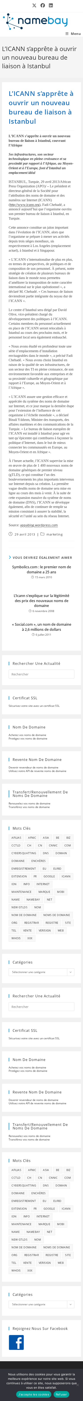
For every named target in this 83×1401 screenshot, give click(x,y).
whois (16, 938)
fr (35, 876)
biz (68, 838)
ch (29, 845)
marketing (54, 534)
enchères (38, 861)
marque (44, 892)
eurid (57, 869)
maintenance (21, 892)
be (58, 838)
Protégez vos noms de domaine (28, 738)
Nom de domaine (24, 915)
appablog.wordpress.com (39, 525)
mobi (60, 892)
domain (61, 853)
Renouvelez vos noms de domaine (29, 803)
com (67, 845)
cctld (16, 845)
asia (46, 838)
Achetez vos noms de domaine (27, 735)
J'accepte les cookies (33, 1394)
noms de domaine (56, 915)
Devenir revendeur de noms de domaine (33, 767)
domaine (18, 861)
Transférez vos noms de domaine (29, 807)
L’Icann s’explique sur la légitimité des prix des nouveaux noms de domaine (41, 600)
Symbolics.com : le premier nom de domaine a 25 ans (41, 569)
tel (14, 930)
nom (37, 907)
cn (40, 845)
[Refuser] (77, 1385)
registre (52, 923)
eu (44, 869)
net (49, 899)
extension (19, 876)
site (68, 923)
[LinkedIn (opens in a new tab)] (50, 5)
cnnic (53, 845)
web (61, 930)
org (14, 923)
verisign (45, 930)
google (49, 876)
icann (66, 876)
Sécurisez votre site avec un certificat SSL (34, 706)
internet (43, 884)
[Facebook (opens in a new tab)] (43, 5)
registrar (31, 923)
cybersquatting (24, 853)
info (26, 884)
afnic (32, 838)
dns (46, 853)
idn (14, 884)
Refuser (61, 1394)
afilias (16, 838)
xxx (29, 938)
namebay (33, 899)
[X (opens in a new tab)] (34, 5)
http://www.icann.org (24, 205)
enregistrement (24, 869)
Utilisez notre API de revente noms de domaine (37, 771)
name (16, 899)
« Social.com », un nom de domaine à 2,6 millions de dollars (41, 627)
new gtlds (19, 907)
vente (27, 930)
